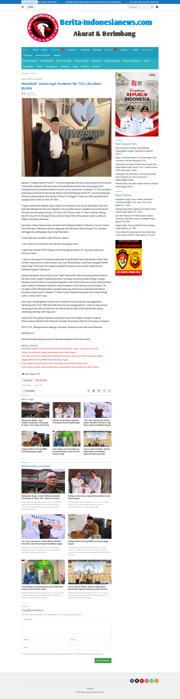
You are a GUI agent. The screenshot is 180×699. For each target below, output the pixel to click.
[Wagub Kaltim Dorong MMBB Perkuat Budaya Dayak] (35, 439)
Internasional (147, 50)
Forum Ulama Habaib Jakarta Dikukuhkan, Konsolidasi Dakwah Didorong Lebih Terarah (60, 367)
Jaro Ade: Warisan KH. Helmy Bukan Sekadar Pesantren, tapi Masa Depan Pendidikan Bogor (62, 356)
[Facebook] (132, 681)
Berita (25, 50)
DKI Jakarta (51, 66)
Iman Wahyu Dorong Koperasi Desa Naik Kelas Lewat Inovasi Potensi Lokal (54, 363)
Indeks (30, 7)
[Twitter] (137, 681)
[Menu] (23, 7)
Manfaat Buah (47, 61)
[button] (152, 7)
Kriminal (71, 50)
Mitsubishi (65, 66)
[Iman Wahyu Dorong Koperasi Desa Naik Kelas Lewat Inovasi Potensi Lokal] (67, 439)
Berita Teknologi (112, 61)
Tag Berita (27, 55)
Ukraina (96, 66)
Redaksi (90, 688)
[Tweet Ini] (94, 391)
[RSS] (156, 681)
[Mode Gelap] (157, 7)
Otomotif (109, 50)
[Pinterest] (142, 681)
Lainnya (123, 50)
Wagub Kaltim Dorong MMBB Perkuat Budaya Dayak (44, 360)
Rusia (75, 66)
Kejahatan (96, 61)
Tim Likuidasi (41, 380)
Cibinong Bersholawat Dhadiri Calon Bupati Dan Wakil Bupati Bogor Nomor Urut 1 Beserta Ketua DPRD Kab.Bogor (136, 167)
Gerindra (85, 66)
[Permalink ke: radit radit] (23, 94)
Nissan (147, 61)
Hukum (30, 79)
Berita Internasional (131, 61)
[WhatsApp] (151, 681)
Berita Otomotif (43, 55)
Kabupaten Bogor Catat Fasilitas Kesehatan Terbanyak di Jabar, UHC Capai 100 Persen (59, 348)
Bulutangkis (28, 66)
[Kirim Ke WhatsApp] (109, 391)
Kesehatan (55, 50)
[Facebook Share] (88, 391)
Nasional (38, 79)
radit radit (31, 93)
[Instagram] (147, 681)
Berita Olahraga (64, 61)
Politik (135, 50)
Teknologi (85, 50)
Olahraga (97, 50)
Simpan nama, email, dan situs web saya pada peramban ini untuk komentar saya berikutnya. (63, 654)
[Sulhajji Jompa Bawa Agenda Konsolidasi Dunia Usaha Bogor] (67, 410)
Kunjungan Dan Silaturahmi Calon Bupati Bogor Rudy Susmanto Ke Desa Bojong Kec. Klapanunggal (135, 177)
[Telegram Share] (104, 391)
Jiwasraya (27, 380)
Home (35, 50)
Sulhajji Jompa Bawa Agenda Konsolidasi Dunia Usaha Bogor (70, 2)
